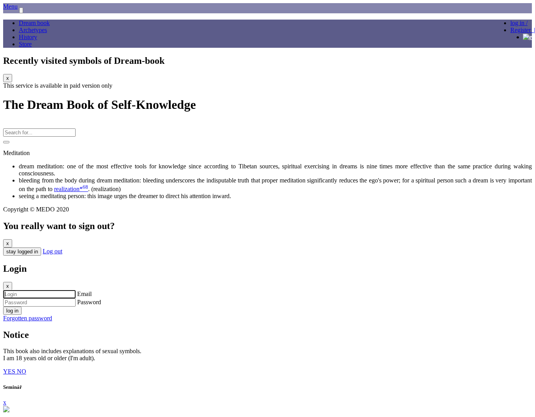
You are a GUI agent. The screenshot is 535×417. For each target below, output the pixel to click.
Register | (522, 30)
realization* (71, 189)
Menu (10, 6)
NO (21, 371)
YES (10, 371)
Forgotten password (27, 318)
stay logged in (22, 252)
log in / (519, 23)
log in (12, 311)
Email (84, 294)
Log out (52, 251)
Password (89, 302)
